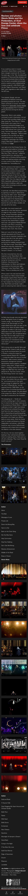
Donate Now (22, 2)
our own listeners (8, 108)
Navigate (5, 6)
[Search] (26, 6)
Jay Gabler (6, 31)
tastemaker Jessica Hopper (18, 105)
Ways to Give (14, 6)
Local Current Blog (7, 11)
